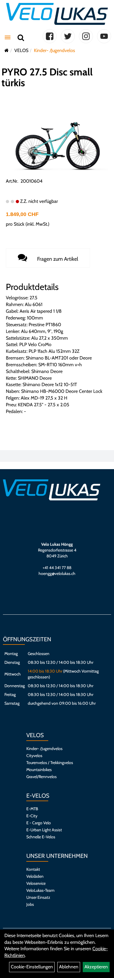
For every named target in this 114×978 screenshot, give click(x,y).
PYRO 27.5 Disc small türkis (47, 77)
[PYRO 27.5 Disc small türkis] (57, 143)
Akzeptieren (96, 967)
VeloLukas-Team (40, 890)
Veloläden (35, 876)
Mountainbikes (39, 769)
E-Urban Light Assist (44, 829)
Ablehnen (68, 967)
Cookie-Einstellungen (32, 967)
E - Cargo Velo (38, 822)
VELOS (21, 50)
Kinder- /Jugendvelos (54, 50)
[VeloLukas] (57, 14)
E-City (31, 815)
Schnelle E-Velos (40, 836)
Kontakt (33, 869)
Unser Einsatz (38, 897)
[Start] (6, 50)
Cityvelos (34, 755)
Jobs (30, 904)
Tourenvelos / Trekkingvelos (49, 762)
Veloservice (36, 883)
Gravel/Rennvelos (41, 776)
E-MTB (32, 808)
